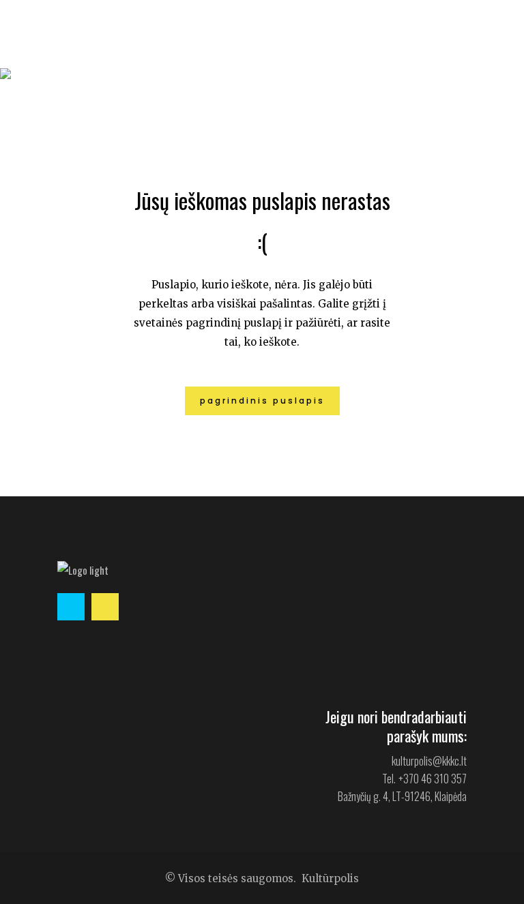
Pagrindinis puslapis (262, 400)
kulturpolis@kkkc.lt (429, 761)
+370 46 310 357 (432, 778)
